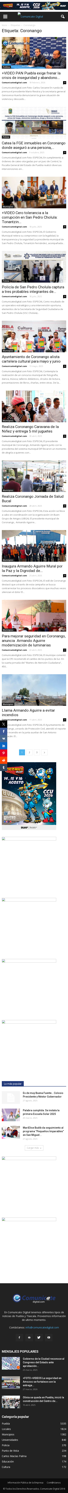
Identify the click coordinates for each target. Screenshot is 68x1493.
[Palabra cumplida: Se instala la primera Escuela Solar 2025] (11, 1115)
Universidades (10, 1440)
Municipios (8, 206)
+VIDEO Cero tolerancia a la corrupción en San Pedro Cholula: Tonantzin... (29, 217)
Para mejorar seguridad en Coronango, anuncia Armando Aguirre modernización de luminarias (34, 640)
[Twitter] (39, 1337)
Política (6, 67)
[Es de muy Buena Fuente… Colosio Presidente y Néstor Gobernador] (11, 1097)
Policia (6, 137)
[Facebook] (19, 1337)
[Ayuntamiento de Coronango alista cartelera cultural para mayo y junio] (34, 336)
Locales (6, 1429)
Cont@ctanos (54, 1482)
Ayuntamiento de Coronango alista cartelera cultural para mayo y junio (31, 359)
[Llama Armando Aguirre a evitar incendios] (34, 690)
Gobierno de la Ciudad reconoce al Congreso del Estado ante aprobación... (43, 1362)
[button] (63, 16)
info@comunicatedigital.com (42, 1327)
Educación (8, 1461)
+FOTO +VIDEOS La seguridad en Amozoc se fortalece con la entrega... (42, 1382)
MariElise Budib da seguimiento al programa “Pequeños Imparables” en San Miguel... (43, 1131)
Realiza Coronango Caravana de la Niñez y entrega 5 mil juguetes (30, 429)
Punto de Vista (10, 1450)
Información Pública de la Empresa (25, 1482)
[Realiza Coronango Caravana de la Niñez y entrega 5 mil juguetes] (34, 406)
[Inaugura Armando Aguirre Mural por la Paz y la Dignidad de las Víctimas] (34, 546)
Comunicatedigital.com (14, 82)
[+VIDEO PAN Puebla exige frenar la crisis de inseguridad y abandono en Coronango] (34, 53)
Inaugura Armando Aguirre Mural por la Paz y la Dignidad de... (32, 568)
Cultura (6, 1467)
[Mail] (29, 1337)
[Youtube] (48, 1337)
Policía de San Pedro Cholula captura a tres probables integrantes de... (33, 289)
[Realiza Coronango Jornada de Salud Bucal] (34, 476)
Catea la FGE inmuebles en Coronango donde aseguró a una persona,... (33, 145)
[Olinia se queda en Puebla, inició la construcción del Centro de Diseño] (11, 1402)
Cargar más (33, 1147)
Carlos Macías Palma (14, 1456)
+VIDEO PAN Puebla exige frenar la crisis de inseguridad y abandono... (31, 75)
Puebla (6, 1423)
